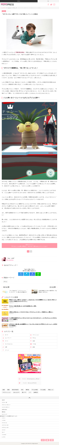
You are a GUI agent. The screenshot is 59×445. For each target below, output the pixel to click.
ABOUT (3, 400)
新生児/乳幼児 (15, 389)
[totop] (29, 398)
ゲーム (5, 281)
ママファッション (7, 392)
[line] (38, 274)
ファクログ (4, 434)
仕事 (6, 347)
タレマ (3, 432)
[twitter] (26, 274)
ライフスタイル (8, 344)
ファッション (36, 334)
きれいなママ (16, 392)
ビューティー (8, 337)
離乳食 (27, 389)
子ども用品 (42, 389)
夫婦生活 (36, 392)
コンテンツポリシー (6, 407)
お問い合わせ (4, 409)
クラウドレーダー (5, 427)
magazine (9, 7)
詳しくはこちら (9, 260)
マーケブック (4, 422)
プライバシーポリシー (6, 404)
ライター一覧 (4, 402)
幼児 (22, 389)
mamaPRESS (3, 7)
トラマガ (3, 420)
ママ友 (34, 344)
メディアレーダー (5, 425)
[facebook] (21, 274)
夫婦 (34, 341)
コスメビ (3, 429)
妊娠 (4, 389)
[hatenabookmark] (32, 274)
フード (6, 341)
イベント (7, 350)
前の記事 (6, 287)
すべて (6, 334)
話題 (34, 347)
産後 (8, 389)
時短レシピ (50, 389)
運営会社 (3, 411)
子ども (14, 7)
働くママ (24, 392)
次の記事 (53, 287)
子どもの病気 (35, 389)
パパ (30, 392)
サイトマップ (4, 414)
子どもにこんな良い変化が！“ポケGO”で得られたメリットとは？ (29, 245)
